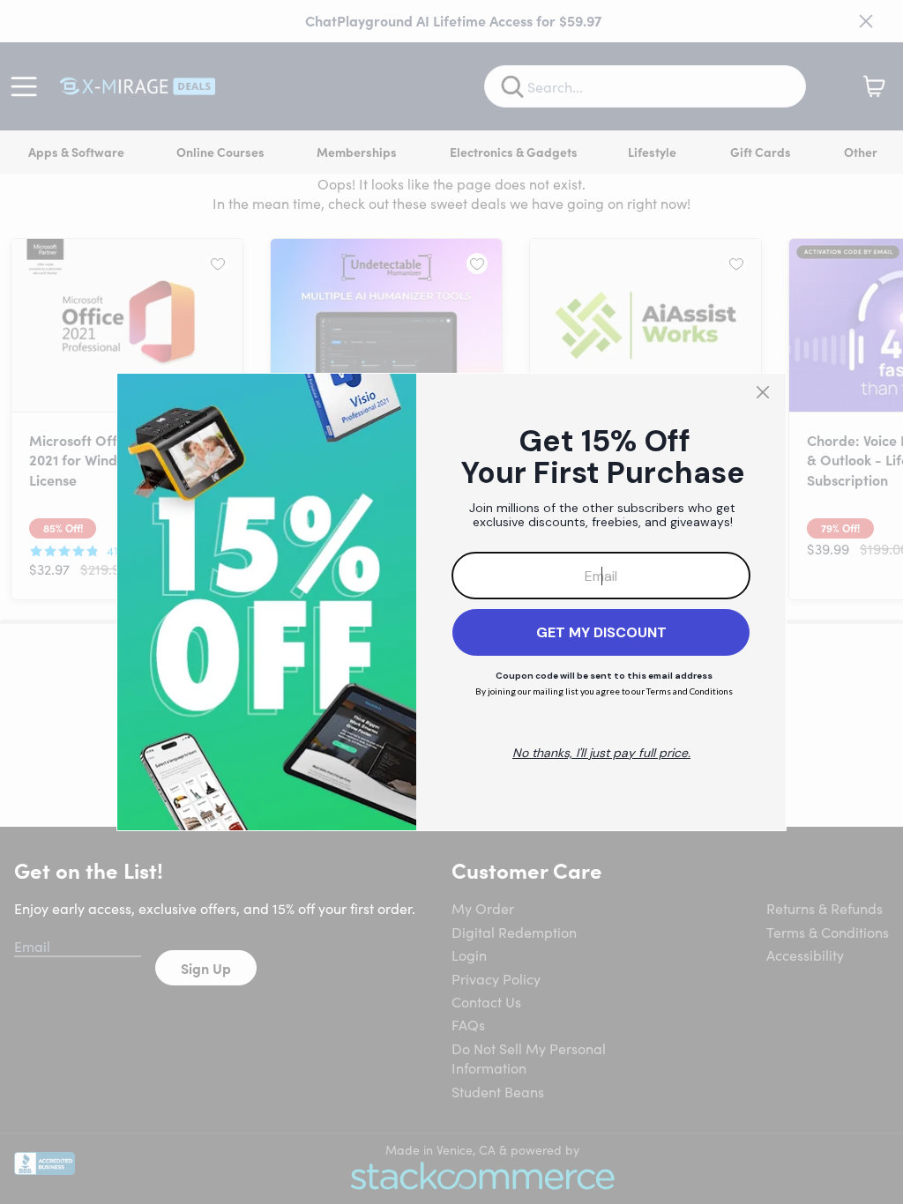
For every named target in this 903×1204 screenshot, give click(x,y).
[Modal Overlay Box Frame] (451, 602)
